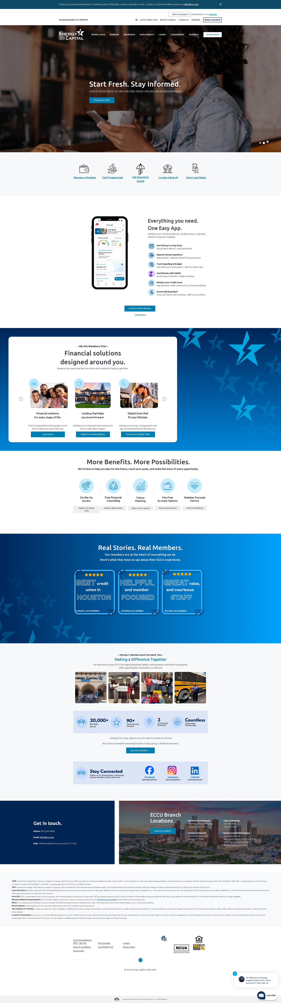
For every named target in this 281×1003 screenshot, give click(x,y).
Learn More (54, 434)
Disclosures (78, 951)
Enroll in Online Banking (140, 308)
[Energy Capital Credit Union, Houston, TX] (71, 34)
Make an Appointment (115, 508)
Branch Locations (168, 20)
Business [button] (194, 34)
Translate (212, 14)
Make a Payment (212, 20)
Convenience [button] (177, 34)
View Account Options (169, 508)
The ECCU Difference (196, 508)
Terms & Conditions (82, 947)
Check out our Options (142, 508)
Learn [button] (162, 34)
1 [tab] (260, 143)
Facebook (196, 20)
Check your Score (104, 100)
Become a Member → (143, 750)
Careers (126, 943)
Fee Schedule (104, 943)
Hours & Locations (165, 831)
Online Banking (212, 34)
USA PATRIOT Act (105, 947)
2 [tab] (264, 143)
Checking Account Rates (107, 900)
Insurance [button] (129, 34)
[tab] (268, 142)
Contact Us (184, 20)
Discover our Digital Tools (138, 434)
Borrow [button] (114, 34)
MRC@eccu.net (191, 4)
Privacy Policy (129, 947)
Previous (21, 399)
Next (164, 399)
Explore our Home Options (95, 434)
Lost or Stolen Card (148, 20)
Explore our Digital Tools (89, 509)
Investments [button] (147, 34)
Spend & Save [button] (98, 34)
